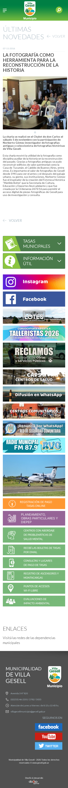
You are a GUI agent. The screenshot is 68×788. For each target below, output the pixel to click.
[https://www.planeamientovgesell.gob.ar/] (34, 518)
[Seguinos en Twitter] (48, 746)
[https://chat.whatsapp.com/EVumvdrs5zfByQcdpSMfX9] (34, 394)
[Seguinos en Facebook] (48, 727)
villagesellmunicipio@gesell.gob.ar (28, 711)
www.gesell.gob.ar (40, 763)
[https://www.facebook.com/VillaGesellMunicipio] (34, 299)
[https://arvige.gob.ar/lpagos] (34, 563)
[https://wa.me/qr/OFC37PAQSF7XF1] (34, 428)
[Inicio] (29, 10)
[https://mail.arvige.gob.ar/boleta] (34, 550)
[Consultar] (34, 243)
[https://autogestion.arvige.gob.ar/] (34, 504)
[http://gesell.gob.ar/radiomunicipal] (34, 445)
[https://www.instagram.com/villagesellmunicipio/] (34, 282)
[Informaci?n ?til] (34, 260)
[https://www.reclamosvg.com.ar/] (34, 355)
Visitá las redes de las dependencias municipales (29, 640)
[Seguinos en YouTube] (48, 737)
